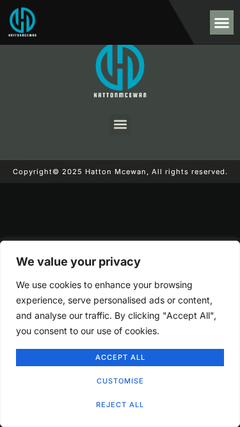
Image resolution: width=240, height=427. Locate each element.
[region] (120, 334)
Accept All (120, 357)
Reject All (120, 404)
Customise (120, 380)
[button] (222, 22)
